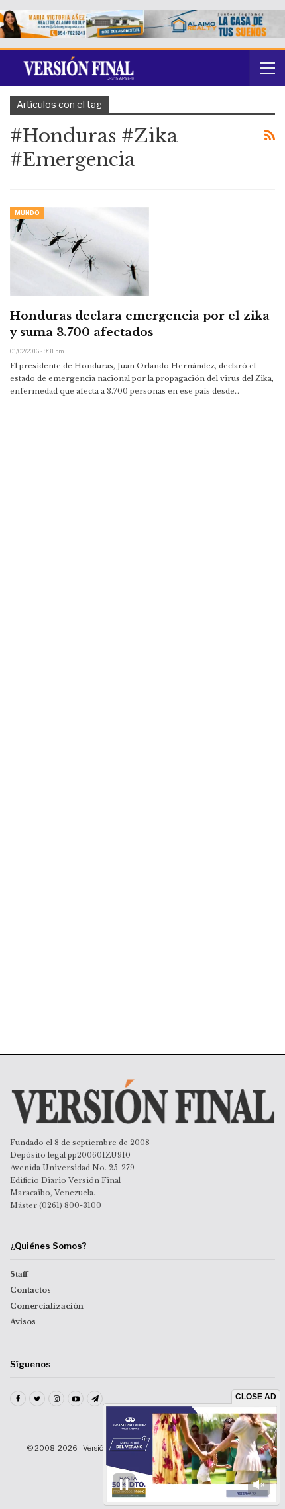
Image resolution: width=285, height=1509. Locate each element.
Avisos (23, 1321)
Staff (19, 1274)
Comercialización (47, 1306)
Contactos (30, 1290)
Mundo (27, 212)
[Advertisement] (142, 516)
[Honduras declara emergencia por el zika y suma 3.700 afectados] (79, 251)
